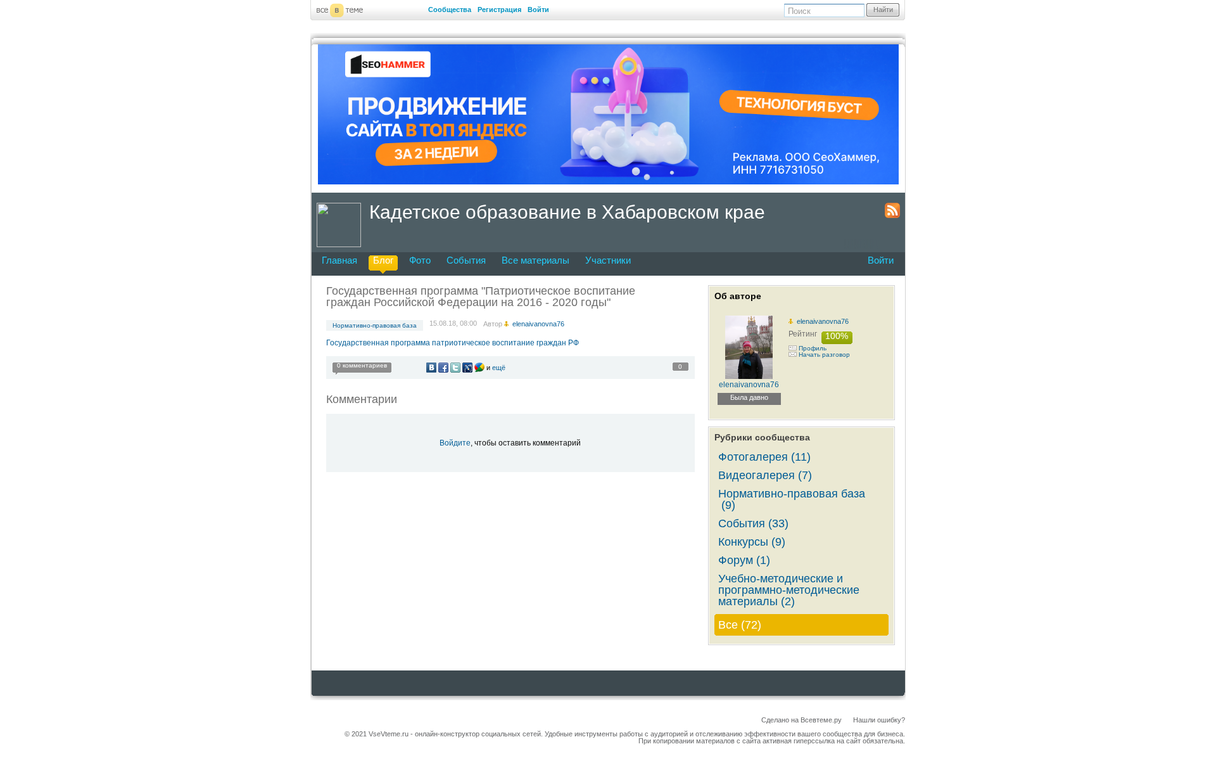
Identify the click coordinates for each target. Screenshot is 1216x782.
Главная (339, 260)
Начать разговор (824, 354)
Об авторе (737, 296)
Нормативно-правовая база (374, 325)
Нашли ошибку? (879, 720)
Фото (420, 260)
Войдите (455, 443)
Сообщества (449, 9)
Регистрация (499, 9)
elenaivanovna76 (823, 321)
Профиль (812, 348)
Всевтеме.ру (821, 720)
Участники (608, 260)
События (466, 260)
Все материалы (535, 260)
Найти (883, 9)
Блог (383, 260)
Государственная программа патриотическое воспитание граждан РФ (452, 342)
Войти (538, 9)
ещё (498, 367)
